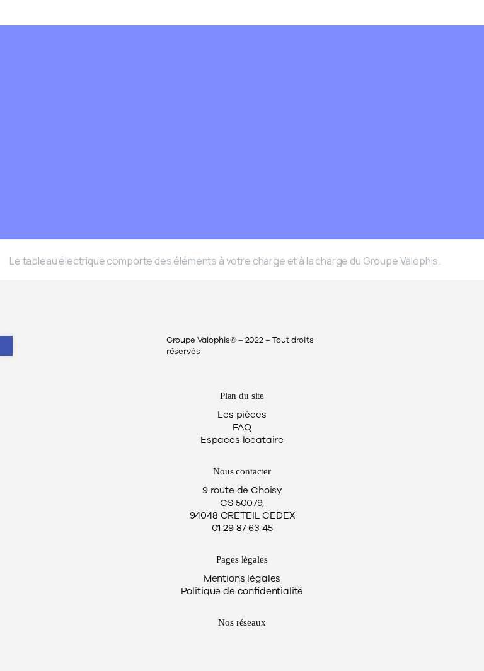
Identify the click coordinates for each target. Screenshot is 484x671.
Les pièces (241, 414)
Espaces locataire (242, 439)
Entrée (198, 152)
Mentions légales (242, 578)
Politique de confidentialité (242, 591)
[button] (6, 346)
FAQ (242, 427)
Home (151, 152)
